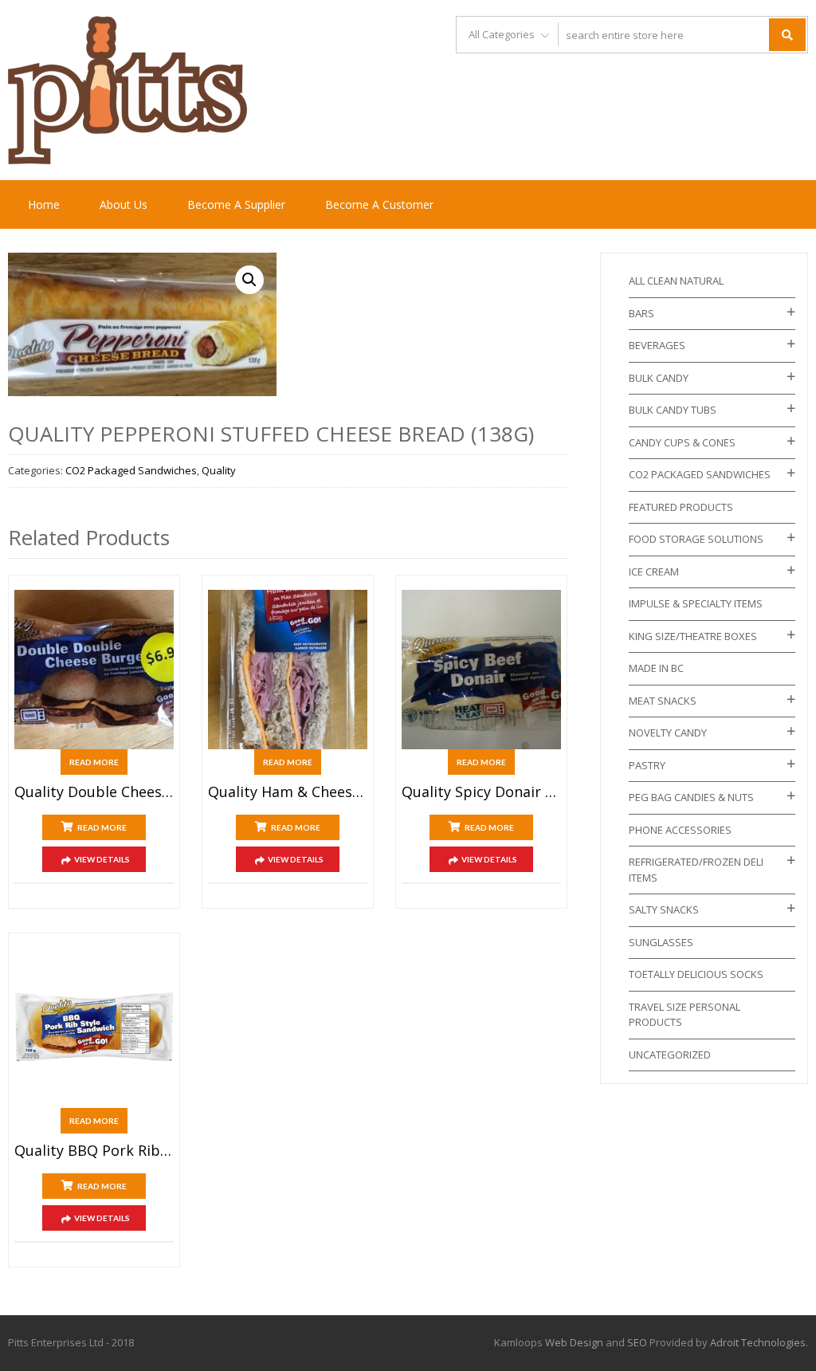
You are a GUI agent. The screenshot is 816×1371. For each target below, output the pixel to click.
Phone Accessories (680, 830)
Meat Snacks (662, 700)
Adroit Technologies (758, 1342)
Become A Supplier (236, 204)
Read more (94, 762)
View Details (102, 859)
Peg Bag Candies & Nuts (691, 797)
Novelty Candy (668, 732)
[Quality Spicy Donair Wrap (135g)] (481, 669)
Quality (219, 470)
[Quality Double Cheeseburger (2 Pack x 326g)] (94, 669)
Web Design (574, 1342)
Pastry (647, 765)
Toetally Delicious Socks (696, 974)
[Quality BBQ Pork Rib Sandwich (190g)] (94, 1027)
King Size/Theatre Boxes (693, 636)
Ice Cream (654, 571)
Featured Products (681, 507)
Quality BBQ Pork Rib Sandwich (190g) (94, 1151)
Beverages (657, 345)
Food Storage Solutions (696, 539)
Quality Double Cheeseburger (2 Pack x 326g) (94, 792)
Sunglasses (661, 942)
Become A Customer (379, 204)
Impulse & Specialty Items (696, 603)
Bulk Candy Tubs (672, 410)
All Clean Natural (676, 280)
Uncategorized (670, 1054)
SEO (637, 1342)
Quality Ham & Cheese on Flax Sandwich (287, 792)
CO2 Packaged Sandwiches (131, 470)
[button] (249, 279)
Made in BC (656, 668)
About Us (123, 204)
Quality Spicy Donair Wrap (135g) (481, 792)
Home (44, 204)
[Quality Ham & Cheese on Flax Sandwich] (287, 669)
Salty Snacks (664, 909)
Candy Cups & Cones (682, 442)
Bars (641, 313)
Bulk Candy (658, 378)
